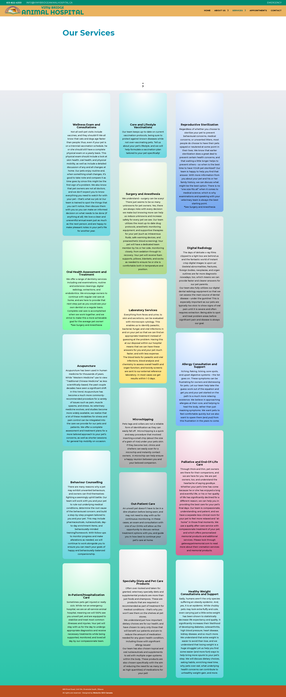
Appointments (258, 10)
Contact (276, 10)
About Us (220, 10)
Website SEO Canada (102, 693)
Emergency (274, 3)
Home (207, 10)
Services (237, 10)
